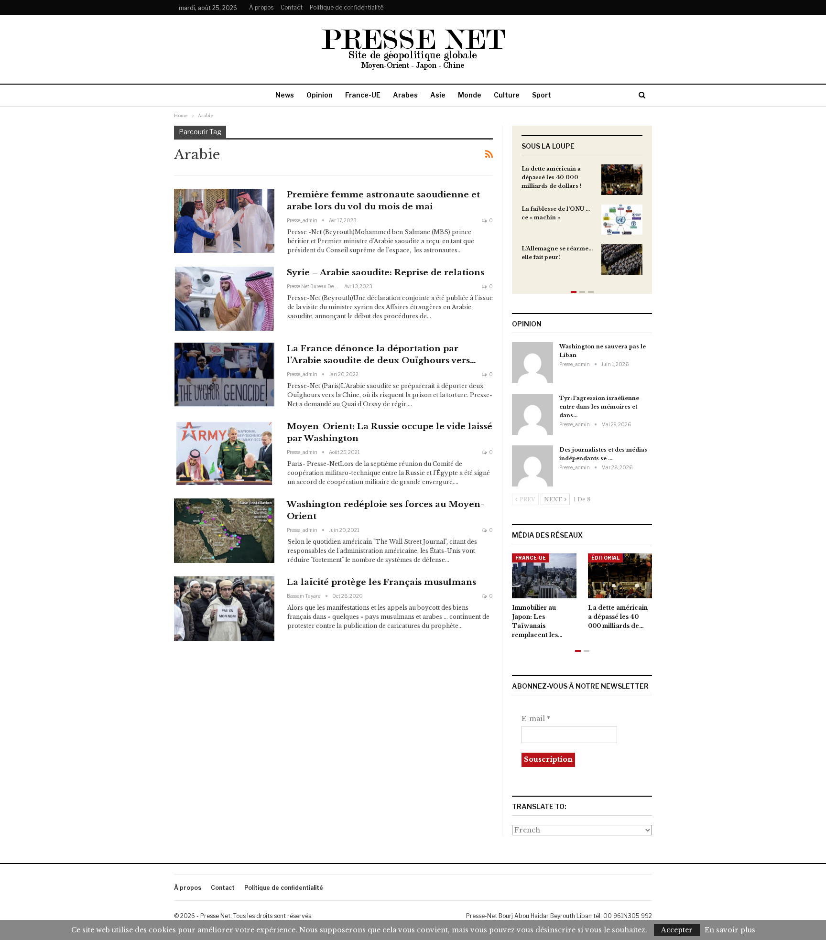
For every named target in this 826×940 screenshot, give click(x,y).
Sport (541, 95)
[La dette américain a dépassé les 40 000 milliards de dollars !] (621, 179)
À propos (261, 7)
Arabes (405, 95)
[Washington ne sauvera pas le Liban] (532, 362)
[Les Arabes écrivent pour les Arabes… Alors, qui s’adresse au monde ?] (547, 575)
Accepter (677, 930)
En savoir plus (730, 930)
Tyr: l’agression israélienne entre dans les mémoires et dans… (599, 407)
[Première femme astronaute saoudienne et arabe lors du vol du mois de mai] (224, 221)
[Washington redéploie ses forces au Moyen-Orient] (224, 530)
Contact (292, 7)
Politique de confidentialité (346, 7)
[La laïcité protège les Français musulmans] (224, 608)
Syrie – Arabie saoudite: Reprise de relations (385, 273)
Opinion (319, 95)
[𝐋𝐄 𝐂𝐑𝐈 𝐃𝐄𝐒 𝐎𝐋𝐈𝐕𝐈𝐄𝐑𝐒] (623, 575)
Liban (602, 558)
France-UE (362, 95)
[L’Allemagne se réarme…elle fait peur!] (621, 259)
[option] (582, 224)
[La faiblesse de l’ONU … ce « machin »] (621, 220)
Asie (438, 95)
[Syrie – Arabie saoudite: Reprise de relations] (224, 299)
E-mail (536, 718)
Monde (469, 95)
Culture (507, 95)
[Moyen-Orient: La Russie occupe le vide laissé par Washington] (224, 453)
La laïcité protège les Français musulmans (381, 582)
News (284, 95)
